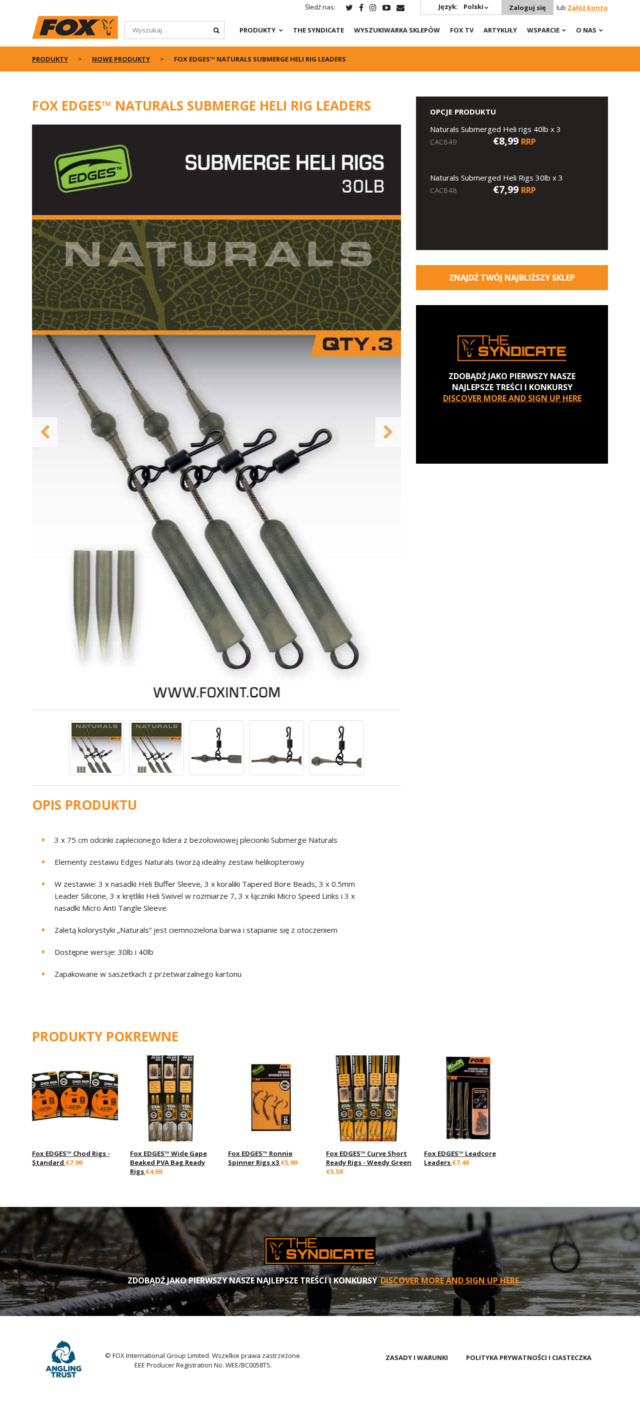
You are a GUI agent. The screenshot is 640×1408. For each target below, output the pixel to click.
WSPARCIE (543, 30)
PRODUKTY (258, 30)
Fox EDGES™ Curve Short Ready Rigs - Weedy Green (369, 1158)
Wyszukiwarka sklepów (397, 30)
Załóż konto (588, 7)
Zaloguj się (527, 7)
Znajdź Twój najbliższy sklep (512, 277)
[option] (217, 417)
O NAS (586, 30)
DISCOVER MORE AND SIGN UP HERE (512, 398)
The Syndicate (318, 30)
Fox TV (462, 30)
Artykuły (500, 30)
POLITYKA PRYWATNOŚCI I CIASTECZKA (529, 1357)
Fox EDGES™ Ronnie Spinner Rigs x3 (260, 1158)
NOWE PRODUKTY (121, 59)
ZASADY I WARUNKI (417, 1357)
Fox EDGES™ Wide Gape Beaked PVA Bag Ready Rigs (168, 1162)
